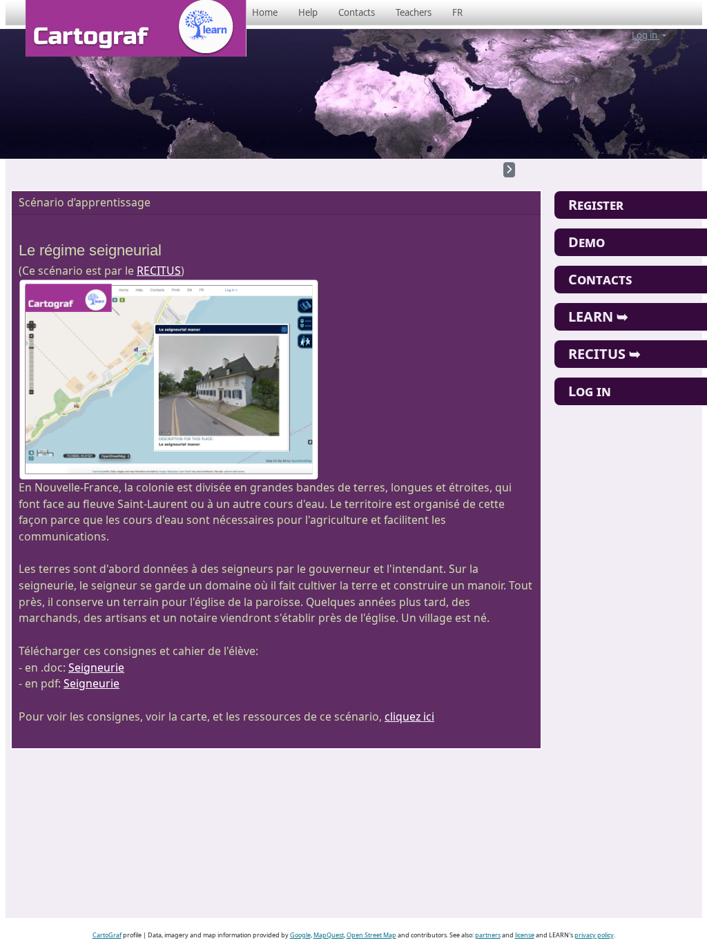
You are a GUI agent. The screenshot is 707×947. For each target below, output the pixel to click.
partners (488, 934)
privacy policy (594, 934)
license (524, 934)
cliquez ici (409, 716)
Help (308, 12)
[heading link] (170, 250)
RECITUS (159, 270)
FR (457, 12)
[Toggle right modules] (509, 169)
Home (265, 12)
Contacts (356, 12)
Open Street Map (371, 934)
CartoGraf (107, 934)
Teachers (414, 12)
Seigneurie (96, 667)
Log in (645, 35)
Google (300, 934)
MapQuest (328, 934)
